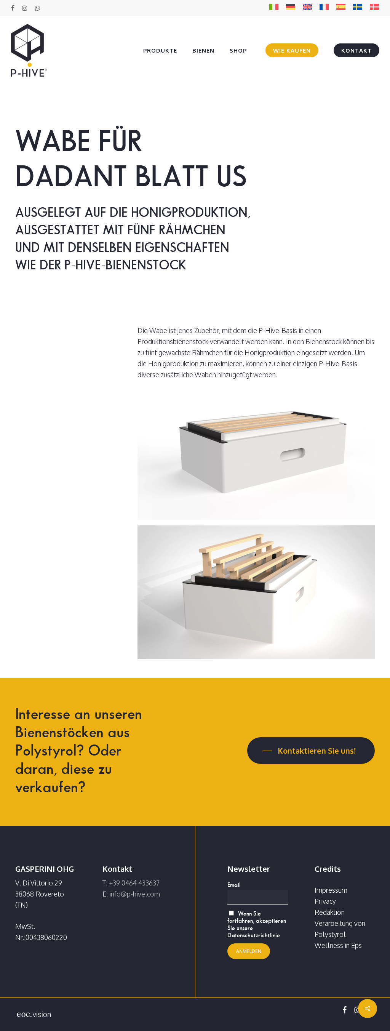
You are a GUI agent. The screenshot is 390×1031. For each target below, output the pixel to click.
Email (234, 885)
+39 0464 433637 (134, 883)
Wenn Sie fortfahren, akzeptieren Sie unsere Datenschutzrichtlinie (256, 924)
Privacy (325, 901)
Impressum (331, 890)
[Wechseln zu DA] (374, 8)
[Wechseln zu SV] (357, 8)
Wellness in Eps (338, 945)
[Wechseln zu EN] (307, 8)
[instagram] (24, 8)
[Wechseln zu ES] (340, 8)
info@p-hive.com (134, 894)
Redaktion (330, 912)
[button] (311, 750)
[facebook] (12, 8)
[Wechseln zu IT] (273, 8)
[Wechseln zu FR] (324, 8)
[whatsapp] (37, 8)
